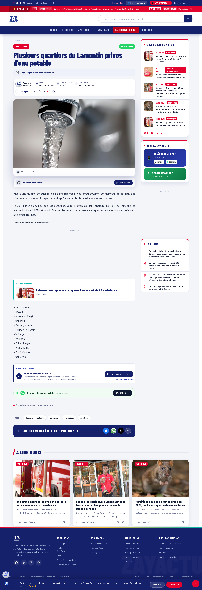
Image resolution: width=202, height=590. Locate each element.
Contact (147, 29)
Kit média (163, 552)
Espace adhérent (132, 548)
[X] (121, 431)
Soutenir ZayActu (133, 557)
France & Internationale (67, 560)
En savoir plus (35, 586)
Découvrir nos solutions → (118, 374)
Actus (53, 29)
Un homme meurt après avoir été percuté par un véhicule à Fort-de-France (41, 503)
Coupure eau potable (35, 417)
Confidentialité (158, 577)
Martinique (27, 40)
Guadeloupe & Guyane (66, 564)
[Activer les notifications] (5, 574)
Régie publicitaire (132, 552)
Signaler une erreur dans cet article (33, 405)
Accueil (16, 40)
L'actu (59, 548)
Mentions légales (142, 577)
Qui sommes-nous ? (133, 543)
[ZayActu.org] (13, 19)
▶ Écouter (123, 182)
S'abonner (128, 46)
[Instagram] (31, 563)
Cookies (169, 577)
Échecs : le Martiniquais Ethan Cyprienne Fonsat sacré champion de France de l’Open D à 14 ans (62, 9)
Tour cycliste (96, 552)
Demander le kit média (124, 380)
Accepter (174, 584)
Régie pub (67, 29)
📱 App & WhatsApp (161, 3)
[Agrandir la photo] (74, 133)
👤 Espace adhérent (136, 3)
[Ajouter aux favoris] (39, 91)
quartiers (84, 417)
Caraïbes (60, 551)
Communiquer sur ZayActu (171, 543)
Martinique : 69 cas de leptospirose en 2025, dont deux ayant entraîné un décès (160, 503)
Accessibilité (187, 577)
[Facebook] (106, 431)
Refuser (157, 584)
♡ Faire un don (116, 3)
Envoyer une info (181, 3)
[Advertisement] (74, 253)
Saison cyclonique (126, 29)
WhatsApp (104, 29)
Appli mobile (85, 29)
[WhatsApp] (113, 431)
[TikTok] (24, 563)
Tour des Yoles (97, 548)
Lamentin (54, 417)
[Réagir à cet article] (33, 91)
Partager (24, 91)
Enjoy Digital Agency (67, 577)
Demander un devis (167, 557)
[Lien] (128, 431)
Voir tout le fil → (154, 132)
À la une (59, 555)
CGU (177, 577)
